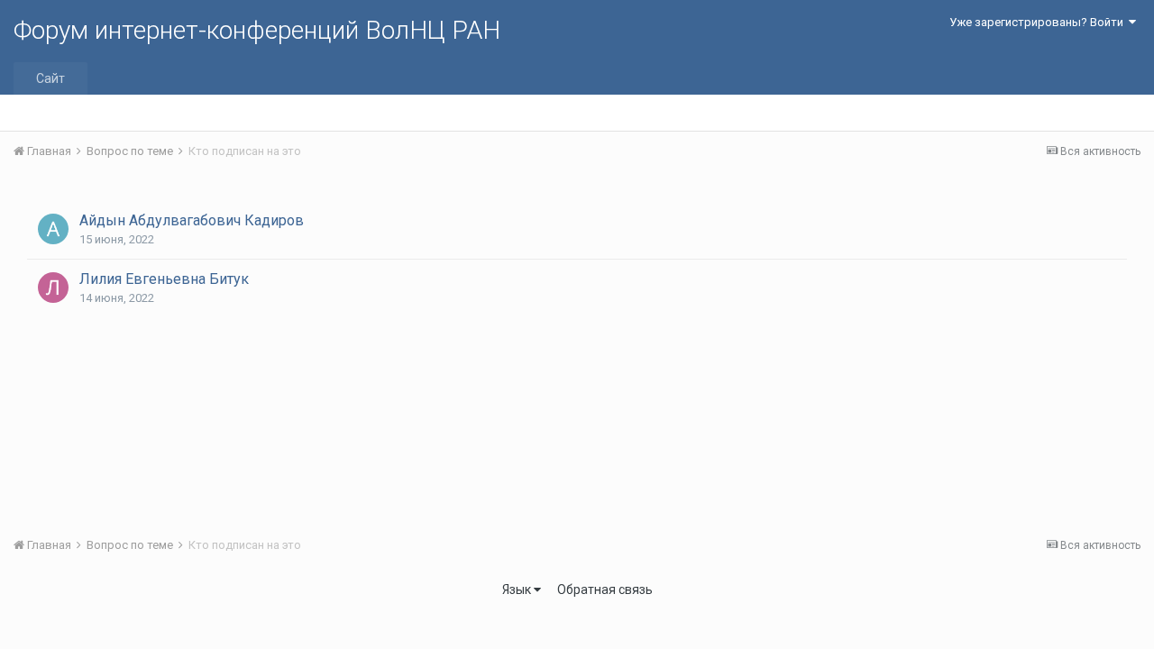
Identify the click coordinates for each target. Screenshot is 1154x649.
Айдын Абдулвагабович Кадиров (191, 220)
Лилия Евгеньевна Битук (164, 279)
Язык (518, 589)
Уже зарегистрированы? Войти (1039, 22)
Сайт (50, 78)
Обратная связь (605, 589)
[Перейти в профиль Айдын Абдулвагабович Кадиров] (53, 229)
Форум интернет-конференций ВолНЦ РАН (257, 30)
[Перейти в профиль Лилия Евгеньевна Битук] (53, 287)
